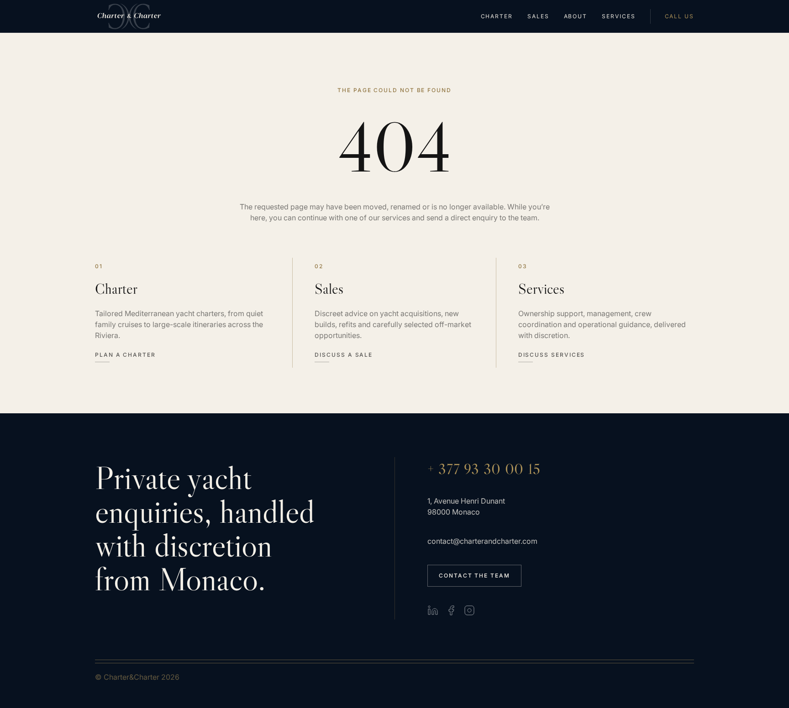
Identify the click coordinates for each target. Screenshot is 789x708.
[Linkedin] (432, 610)
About (576, 16)
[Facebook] (451, 610)
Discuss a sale (344, 355)
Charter (497, 16)
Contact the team (474, 575)
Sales (538, 16)
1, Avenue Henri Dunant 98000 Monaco (466, 506)
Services (618, 16)
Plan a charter (125, 355)
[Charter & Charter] (129, 16)
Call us (679, 16)
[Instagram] (469, 610)
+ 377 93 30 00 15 (484, 469)
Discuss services (551, 355)
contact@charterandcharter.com (482, 541)
